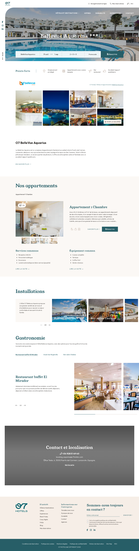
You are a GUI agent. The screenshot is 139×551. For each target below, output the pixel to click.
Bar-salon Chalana (69, 355)
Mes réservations (45, 528)
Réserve (110, 229)
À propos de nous (67, 513)
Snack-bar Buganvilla (50, 355)
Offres (87, 13)
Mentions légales (62, 544)
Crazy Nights (44, 519)
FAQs (42, 522)
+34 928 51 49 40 (70, 453)
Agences (64, 522)
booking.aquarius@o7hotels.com (69, 457)
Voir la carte (69, 465)
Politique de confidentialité (78, 544)
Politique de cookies (47, 544)
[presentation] (42, 325)
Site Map (109, 544)
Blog (41, 525)
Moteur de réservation (96, 544)
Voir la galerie (113, 122)
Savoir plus (93, 229)
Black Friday (44, 517)
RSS (115, 544)
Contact (130, 13)
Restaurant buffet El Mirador (27, 355)
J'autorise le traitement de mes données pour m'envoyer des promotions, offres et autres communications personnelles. (105, 524)
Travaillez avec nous (67, 510)
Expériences (115, 13)
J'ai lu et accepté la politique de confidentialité (102, 520)
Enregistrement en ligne (98, 4)
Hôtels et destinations (67, 13)
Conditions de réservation (30, 544)
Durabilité (100, 13)
